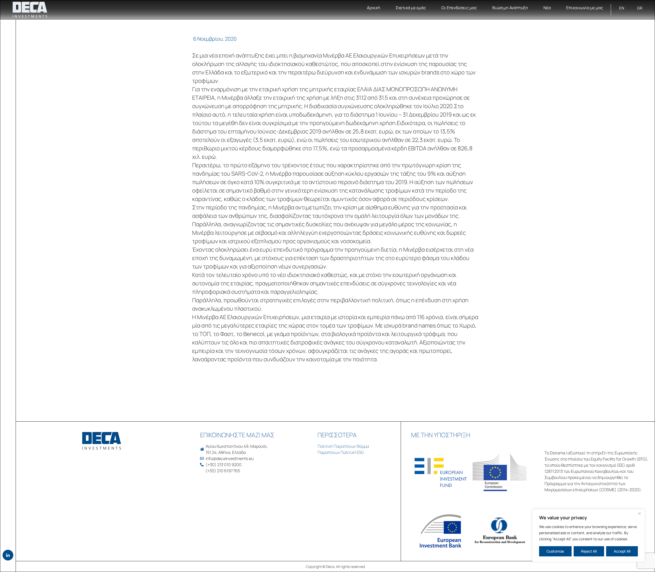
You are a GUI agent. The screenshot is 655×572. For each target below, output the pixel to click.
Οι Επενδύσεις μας (459, 7)
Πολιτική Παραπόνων (337, 446)
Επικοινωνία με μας (584, 7)
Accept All (622, 551)
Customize (555, 551)
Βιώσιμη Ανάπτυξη (510, 7)
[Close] (639, 513)
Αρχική (373, 7)
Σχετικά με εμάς (411, 7)
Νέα (547, 7)
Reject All (589, 551)
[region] (588, 535)
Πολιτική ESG (352, 452)
